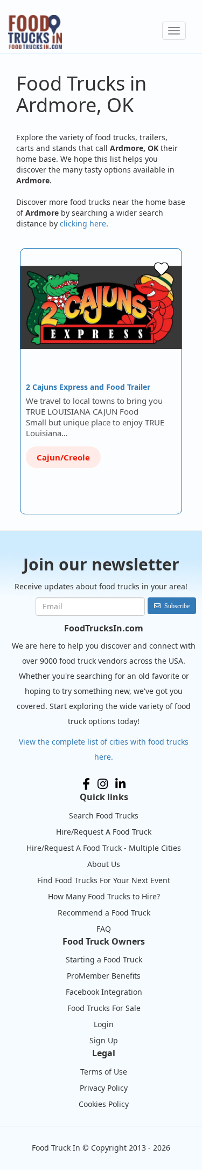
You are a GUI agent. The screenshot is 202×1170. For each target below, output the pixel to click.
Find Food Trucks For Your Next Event (103, 880)
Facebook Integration (104, 992)
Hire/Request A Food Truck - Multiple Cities (103, 848)
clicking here (83, 223)
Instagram (102, 784)
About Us (103, 864)
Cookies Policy (104, 1104)
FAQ (103, 929)
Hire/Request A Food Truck (103, 832)
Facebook (86, 784)
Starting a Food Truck (104, 959)
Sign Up (103, 1040)
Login (104, 1024)
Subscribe (177, 605)
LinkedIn (120, 784)
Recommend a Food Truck (104, 912)
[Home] (35, 32)
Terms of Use (103, 1071)
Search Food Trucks (103, 815)
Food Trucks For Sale (104, 1008)
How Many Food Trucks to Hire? (104, 896)
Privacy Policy (104, 1088)
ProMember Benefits (104, 976)
